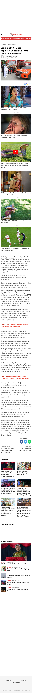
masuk (9, 527)
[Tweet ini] (25, 442)
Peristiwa (9, 574)
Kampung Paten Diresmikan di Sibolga (25, 448)
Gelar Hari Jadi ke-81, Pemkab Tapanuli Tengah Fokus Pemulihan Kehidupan (7, 473)
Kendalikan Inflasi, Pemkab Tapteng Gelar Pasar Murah (24, 472)
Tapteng (3, 562)
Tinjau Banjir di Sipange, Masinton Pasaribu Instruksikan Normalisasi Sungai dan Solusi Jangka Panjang (24, 491)
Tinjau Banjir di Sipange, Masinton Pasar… (17, 590)
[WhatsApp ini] (29, 442)
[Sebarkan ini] (21, 442)
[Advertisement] (16, 16)
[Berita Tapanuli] (16, 34)
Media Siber (16, 683)
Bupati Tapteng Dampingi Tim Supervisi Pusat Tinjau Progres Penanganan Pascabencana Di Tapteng (8, 511)
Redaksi (23, 680)
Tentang (8, 680)
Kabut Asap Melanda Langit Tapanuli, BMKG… (18, 576)
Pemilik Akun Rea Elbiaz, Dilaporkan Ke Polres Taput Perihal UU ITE (8, 449)
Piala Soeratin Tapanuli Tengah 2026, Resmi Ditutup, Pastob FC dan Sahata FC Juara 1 (8, 490)
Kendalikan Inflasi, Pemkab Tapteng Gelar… (18, 569)
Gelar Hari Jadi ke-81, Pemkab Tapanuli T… (14, 564)
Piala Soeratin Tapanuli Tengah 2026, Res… (18, 583)
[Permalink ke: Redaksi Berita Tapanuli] (2, 57)
